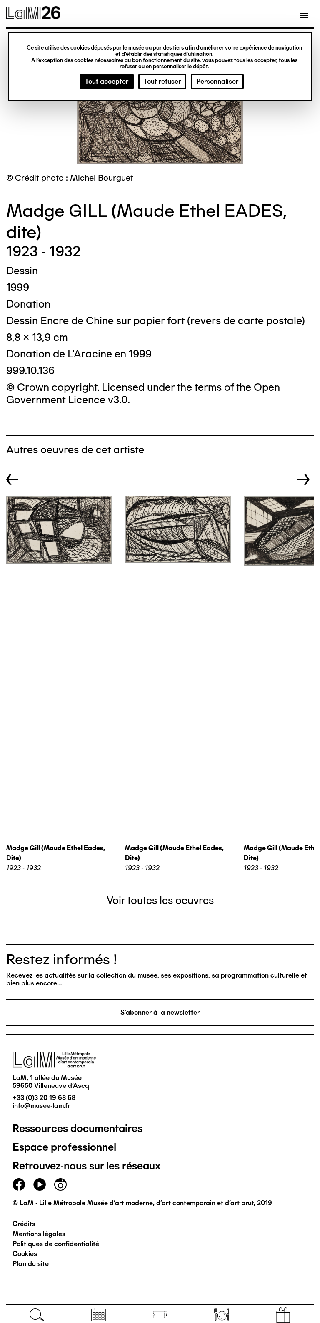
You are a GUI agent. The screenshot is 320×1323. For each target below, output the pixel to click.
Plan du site (30, 1264)
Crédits (23, 1224)
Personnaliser (217, 81)
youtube (39, 1184)
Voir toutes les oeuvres (160, 900)
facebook (18, 1184)
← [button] (12, 479)
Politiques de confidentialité (55, 1244)
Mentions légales (38, 1234)
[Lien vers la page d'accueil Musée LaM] (33, 16)
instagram (60, 1184)
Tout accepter (106, 81)
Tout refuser (162, 81)
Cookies (24, 1254)
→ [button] (303, 479)
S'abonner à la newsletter (160, 1012)
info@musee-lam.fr (41, 1106)
